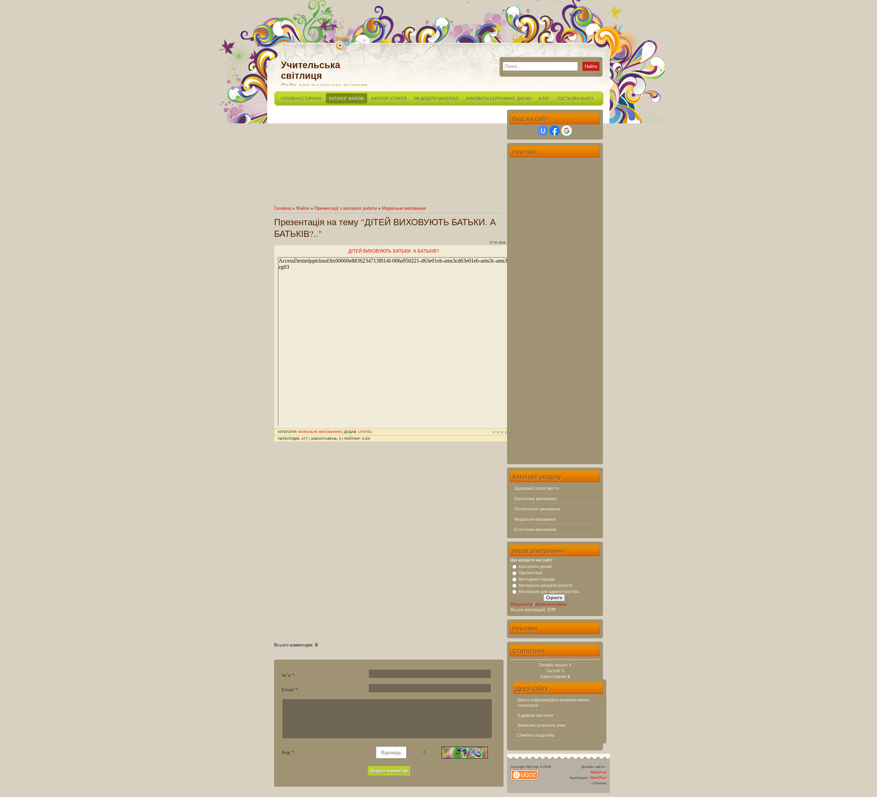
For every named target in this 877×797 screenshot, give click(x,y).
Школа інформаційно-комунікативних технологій (553, 702)
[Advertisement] (389, 158)
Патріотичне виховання (537, 508)
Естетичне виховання (535, 529)
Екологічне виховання (535, 498)
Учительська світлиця (310, 70)
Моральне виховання (404, 208)
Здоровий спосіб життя (536, 488)
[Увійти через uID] (543, 130)
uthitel (365, 432)
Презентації (530, 573)
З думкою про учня (535, 715)
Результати (521, 604)
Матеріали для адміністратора (549, 591)
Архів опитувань (551, 604)
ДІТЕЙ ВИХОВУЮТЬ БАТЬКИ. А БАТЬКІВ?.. (395, 251)
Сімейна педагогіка (536, 735)
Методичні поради (537, 579)
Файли (302, 208)
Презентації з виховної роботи (345, 208)
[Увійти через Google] (566, 130)
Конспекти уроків (535, 566)
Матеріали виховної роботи (545, 585)
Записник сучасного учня (541, 725)
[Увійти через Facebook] (554, 130)
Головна (282, 208)
